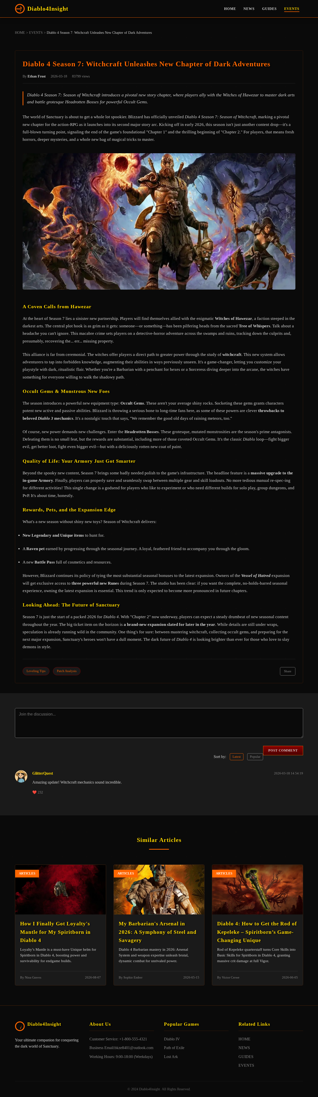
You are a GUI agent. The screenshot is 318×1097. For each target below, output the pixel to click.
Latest (237, 756)
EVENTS (291, 9)
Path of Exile (174, 1048)
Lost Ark (171, 1057)
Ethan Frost (37, 76)
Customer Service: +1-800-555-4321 (118, 1039)
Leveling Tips (36, 671)
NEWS (249, 9)
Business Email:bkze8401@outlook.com (121, 1048)
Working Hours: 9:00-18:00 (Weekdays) (121, 1057)
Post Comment (283, 750)
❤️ (37, 792)
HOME (230, 9)
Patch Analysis (67, 671)
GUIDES (269, 9)
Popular (255, 756)
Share (287, 671)
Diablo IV (172, 1039)
